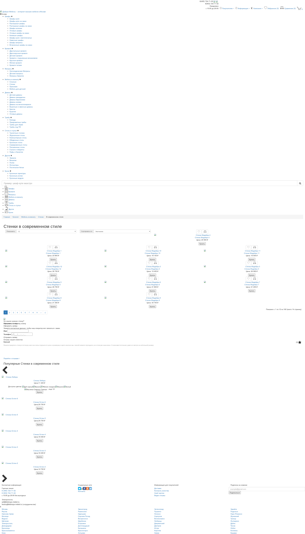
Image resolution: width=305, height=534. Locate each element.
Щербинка (82, 521)
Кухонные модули (16, 178)
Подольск (234, 511)
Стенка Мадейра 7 (251, 284)
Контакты (81, 491)
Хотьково (81, 533)
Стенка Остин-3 (39, 450)
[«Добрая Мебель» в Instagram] (82, 488)
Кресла (12, 109)
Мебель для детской (17, 89)
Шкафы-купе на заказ (18, 21)
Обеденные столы (17, 140)
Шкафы (8, 16)
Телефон (7, 334)
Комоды (13, 120)
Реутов (4, 511)
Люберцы (158, 521)
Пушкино (157, 511)
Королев (157, 530)
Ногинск (157, 514)
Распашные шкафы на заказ (21, 26)
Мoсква (5, 509)
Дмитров (157, 525)
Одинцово (82, 514)
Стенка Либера (39, 380)
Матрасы (8, 68)
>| (45, 312)
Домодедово (7, 525)
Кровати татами (16, 65)
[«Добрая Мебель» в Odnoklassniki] (87, 488)
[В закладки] (198, 232)
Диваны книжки (15, 102)
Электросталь (7, 523)
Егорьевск (82, 523)
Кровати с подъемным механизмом (23, 58)
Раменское (82, 511)
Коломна (234, 530)
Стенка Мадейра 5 (53, 284)
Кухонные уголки (16, 175)
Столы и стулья (11, 130)
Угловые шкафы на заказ (19, 33)
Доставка (157, 488)
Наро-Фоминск (236, 514)
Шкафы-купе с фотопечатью (21, 38)
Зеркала (13, 158)
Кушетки (13, 111)
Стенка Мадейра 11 (251, 253)
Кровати (8, 48)
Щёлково (5, 521)
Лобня (233, 528)
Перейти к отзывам (11, 358)
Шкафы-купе (14, 18)
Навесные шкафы (16, 40)
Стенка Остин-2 (39, 466)
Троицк (233, 518)
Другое (7, 155)
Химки (156, 533)
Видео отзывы (159, 495)
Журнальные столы (17, 135)
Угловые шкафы (16, 30)
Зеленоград (158, 509)
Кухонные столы (16, 142)
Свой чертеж (159, 493)
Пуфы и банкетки (16, 152)
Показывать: (11, 231)
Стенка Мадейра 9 (152, 300)
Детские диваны (16, 95)
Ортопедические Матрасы (20, 71)
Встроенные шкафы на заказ (21, 45)
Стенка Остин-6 (39, 402)
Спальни (13, 82)
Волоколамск (159, 518)
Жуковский (235, 516)
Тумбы (7, 117)
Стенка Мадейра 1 (53, 253)
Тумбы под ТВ (15, 127)
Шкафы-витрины (16, 42)
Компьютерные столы (18, 137)
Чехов (233, 525)
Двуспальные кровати (18, 51)
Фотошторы (14, 165)
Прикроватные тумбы (18, 122)
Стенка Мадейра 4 (202, 237)
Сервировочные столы (18, 145)
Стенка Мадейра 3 (251, 269)
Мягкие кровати (16, 62)
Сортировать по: (86, 231)
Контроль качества (161, 490)
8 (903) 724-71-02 (9, 493)
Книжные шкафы (16, 35)
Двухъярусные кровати (18, 53)
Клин (4, 533)
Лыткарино (235, 521)
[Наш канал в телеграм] (90, 488)
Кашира (234, 533)
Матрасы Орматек (17, 76)
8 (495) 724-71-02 (9, 490)
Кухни (7, 171)
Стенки (12, 84)
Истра (156, 528)
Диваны (8, 92)
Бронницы (6, 528)
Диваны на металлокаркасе (20, 104)
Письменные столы (17, 147)
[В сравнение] (205, 232)
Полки (12, 162)
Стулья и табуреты (17, 149)
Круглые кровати (16, 60)
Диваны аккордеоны (17, 97)
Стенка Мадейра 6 (152, 284)
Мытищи (5, 516)
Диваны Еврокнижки (17, 99)
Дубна (233, 523)
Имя (5, 331)
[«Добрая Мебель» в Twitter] (79, 488)
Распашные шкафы (17, 23)
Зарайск (234, 509)
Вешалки (13, 160)
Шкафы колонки (16, 28)
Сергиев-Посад (84, 516)
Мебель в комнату (12, 79)
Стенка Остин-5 (39, 418)
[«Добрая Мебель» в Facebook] (84, 488)
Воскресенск (83, 518)
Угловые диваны (16, 114)
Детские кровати (16, 55)
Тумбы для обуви (16, 124)
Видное (5, 518)
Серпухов (158, 516)
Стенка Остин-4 (39, 434)
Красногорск (83, 530)
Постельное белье (17, 167)
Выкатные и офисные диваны (21, 106)
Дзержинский (159, 523)
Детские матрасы (16, 73)
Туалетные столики (17, 133)
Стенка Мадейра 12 (53, 269)
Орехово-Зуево (8, 514)
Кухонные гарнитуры (18, 173)
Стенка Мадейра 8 (53, 300)
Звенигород (82, 509)
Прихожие (13, 86)
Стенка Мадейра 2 (152, 269)
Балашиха (82, 528)
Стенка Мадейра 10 (152, 253)
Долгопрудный (83, 525)
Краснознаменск (8, 530)
